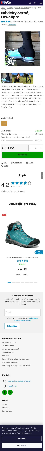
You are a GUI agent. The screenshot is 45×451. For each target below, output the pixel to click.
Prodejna (6, 408)
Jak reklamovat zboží (10, 349)
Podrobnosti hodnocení (34, 21)
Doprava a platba (9, 342)
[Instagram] (10, 392)
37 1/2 (18, 275)
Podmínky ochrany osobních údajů (16, 366)
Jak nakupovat (8, 352)
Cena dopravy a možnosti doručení (15, 137)
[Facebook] (4, 392)
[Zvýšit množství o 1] (41, 148)
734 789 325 (12, 386)
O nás (4, 404)
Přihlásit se (12, 326)
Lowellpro (12, 25)
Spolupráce (7, 411)
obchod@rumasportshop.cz (19, 381)
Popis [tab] (22, 175)
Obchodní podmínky (10, 362)
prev (2, 229)
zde (30, 433)
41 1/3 (25, 275)
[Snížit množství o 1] (30, 148)
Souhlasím (21, 446)
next (42, 229)
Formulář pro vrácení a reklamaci (15, 359)
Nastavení (21, 439)
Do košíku (22, 155)
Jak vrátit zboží (8, 346)
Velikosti (5, 356)
